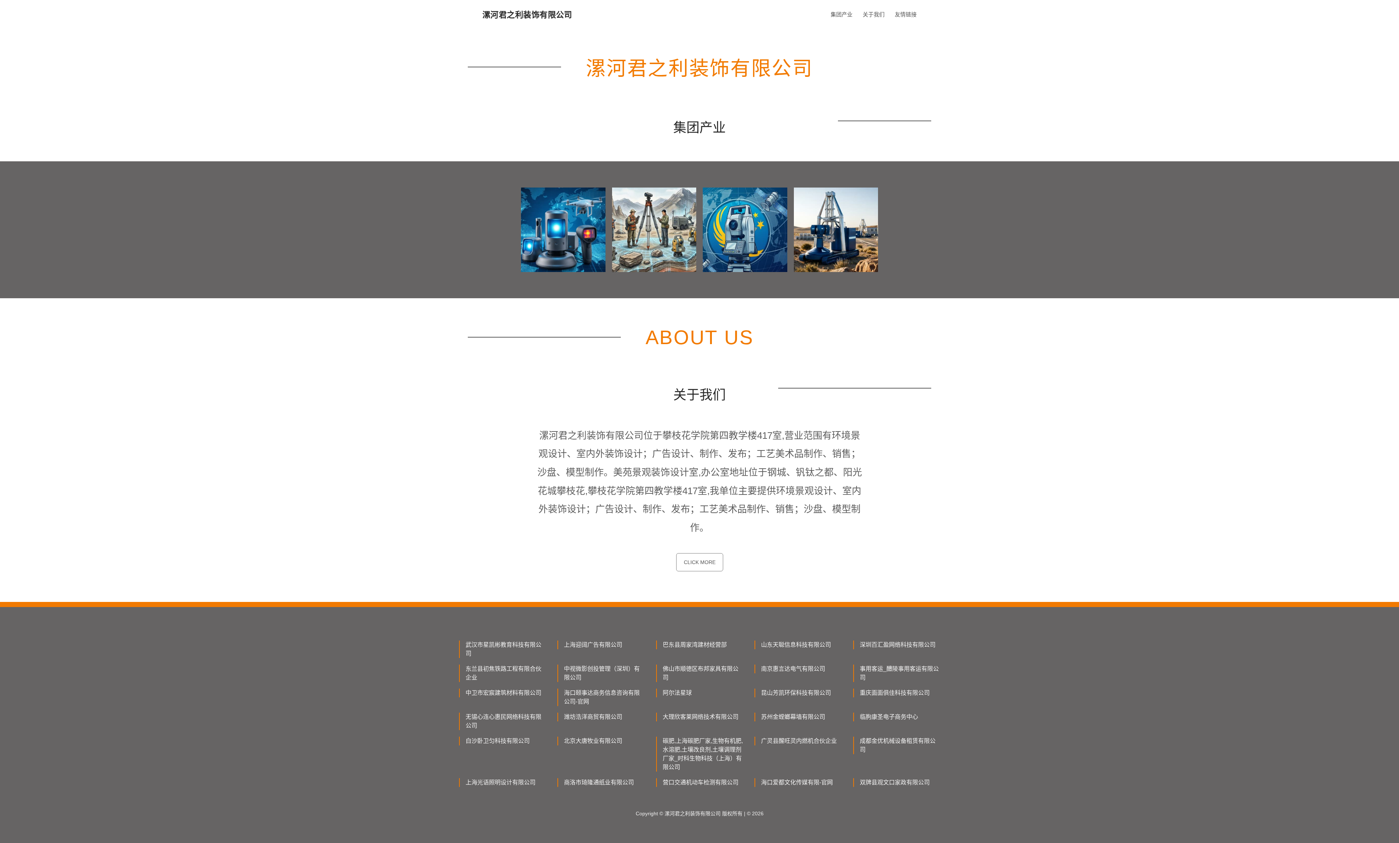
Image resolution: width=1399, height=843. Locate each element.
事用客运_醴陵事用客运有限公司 (899, 673)
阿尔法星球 (677, 693)
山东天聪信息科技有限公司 (796, 645)
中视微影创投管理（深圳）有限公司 (602, 673)
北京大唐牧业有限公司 (593, 741)
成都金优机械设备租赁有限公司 (898, 745)
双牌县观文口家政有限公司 (895, 782)
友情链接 (906, 14)
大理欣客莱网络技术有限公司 (700, 717)
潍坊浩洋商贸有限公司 (593, 717)
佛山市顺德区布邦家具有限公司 (700, 673)
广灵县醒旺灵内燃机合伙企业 (799, 741)
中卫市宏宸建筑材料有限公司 (503, 693)
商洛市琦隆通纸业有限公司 (599, 782)
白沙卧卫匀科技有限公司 (498, 741)
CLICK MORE (700, 562)
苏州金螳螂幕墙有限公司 (793, 717)
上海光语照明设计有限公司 (501, 782)
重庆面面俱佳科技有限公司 (895, 693)
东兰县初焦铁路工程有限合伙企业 (503, 673)
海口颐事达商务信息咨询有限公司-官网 (602, 697)
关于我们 (874, 14)
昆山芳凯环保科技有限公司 (796, 693)
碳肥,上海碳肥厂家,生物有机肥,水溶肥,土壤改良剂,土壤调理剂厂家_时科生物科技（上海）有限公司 (703, 754)
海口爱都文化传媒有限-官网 (797, 782)
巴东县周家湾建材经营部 (695, 645)
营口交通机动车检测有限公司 (700, 782)
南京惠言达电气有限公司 (793, 669)
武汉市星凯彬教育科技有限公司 (503, 649)
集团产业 (842, 14)
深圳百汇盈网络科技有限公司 (898, 645)
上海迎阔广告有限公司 (593, 645)
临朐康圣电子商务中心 (889, 717)
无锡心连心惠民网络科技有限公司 (503, 721)
